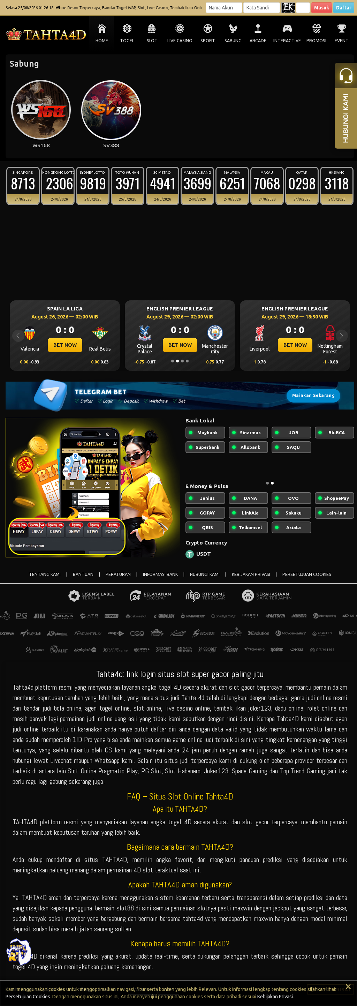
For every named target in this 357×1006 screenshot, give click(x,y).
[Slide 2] (177, 361)
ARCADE (258, 40)
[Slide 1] (172, 361)
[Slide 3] (182, 361)
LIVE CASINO (179, 40)
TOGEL (127, 40)
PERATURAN (118, 574)
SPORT (207, 40)
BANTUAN (83, 574)
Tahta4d (23, 687)
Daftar (343, 7)
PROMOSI (316, 40)
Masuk (321, 7)
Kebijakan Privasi (275, 996)
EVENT (342, 40)
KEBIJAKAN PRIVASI (251, 574)
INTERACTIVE (287, 40)
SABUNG (233, 40)
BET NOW (73, 345)
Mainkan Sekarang (313, 395)
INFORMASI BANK (160, 574)
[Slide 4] (187, 361)
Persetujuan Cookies (28, 996)
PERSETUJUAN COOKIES (306, 574)
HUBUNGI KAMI (205, 574)
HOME (102, 40)
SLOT (152, 40)
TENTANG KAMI (45, 574)
